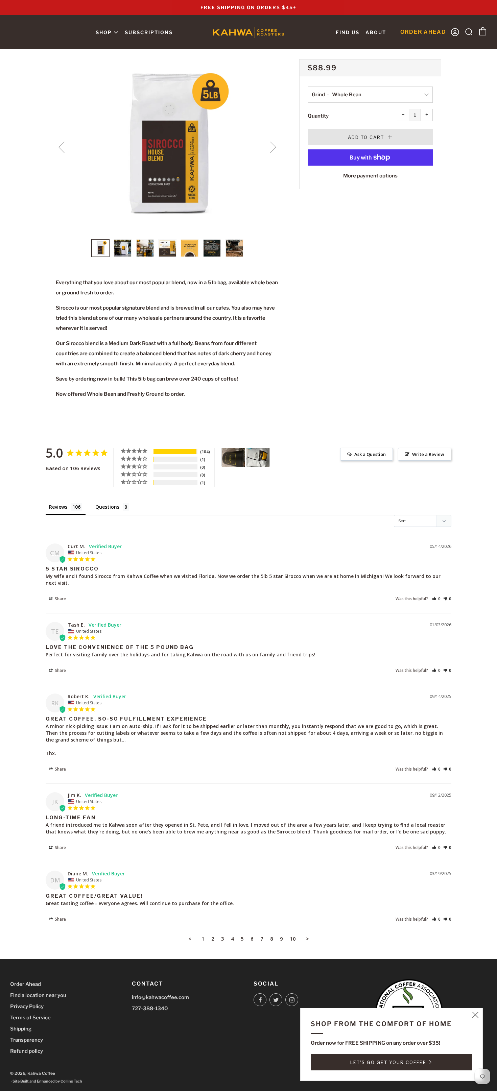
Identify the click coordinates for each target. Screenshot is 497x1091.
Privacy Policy (27, 1006)
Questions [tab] (107, 507)
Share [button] (60, 599)
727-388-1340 (150, 1008)
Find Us (347, 32)
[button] (436, 599)
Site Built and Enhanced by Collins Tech (47, 1081)
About (375, 32)
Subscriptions (149, 32)
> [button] (307, 938)
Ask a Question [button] (370, 454)
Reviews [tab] (58, 507)
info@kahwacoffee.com (160, 997)
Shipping (20, 1029)
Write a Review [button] (428, 454)
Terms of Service (30, 1018)
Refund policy (26, 1051)
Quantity (318, 116)
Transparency (26, 1040)
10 (293, 938)
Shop (104, 32)
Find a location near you (38, 995)
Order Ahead (25, 984)
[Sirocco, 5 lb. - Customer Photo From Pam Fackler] (257, 457)
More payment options (370, 176)
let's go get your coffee (388, 1062)
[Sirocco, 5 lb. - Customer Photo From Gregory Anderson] (233, 457)
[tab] (100, 248)
